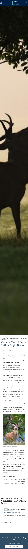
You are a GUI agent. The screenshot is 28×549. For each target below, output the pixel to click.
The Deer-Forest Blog (10, 338)
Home (2, 338)
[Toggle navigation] (26, 2)
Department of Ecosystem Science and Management (16, 3)
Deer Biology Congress (11, 356)
